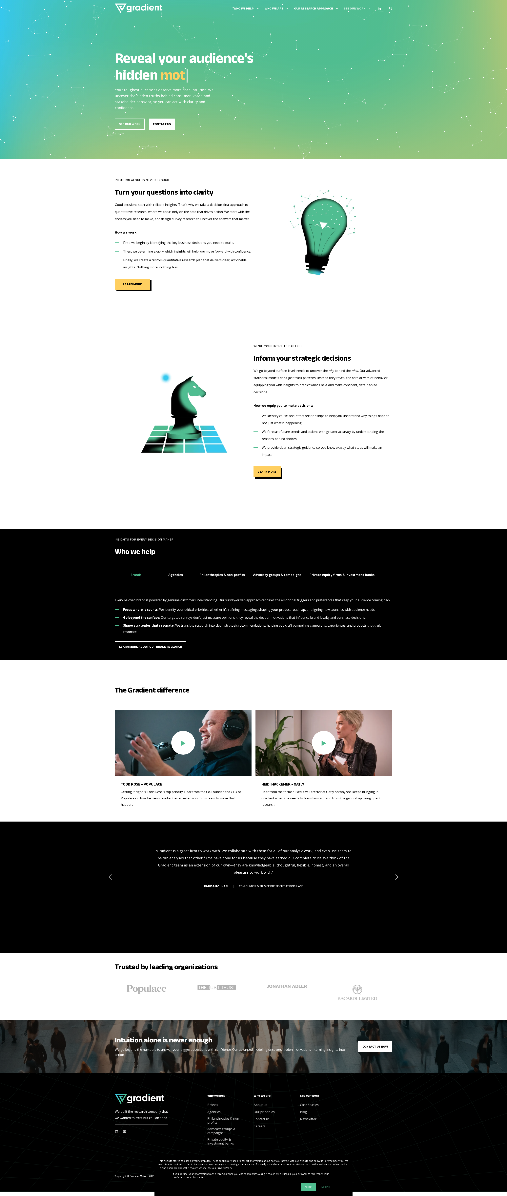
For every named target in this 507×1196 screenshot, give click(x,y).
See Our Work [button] (130, 124)
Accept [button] (308, 1186)
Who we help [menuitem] (216, 1095)
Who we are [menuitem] (262, 1095)
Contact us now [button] (375, 1046)
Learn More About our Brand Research (150, 646)
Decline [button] (325, 1186)
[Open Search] (390, 8)
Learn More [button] (132, 284)
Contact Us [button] (162, 124)
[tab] (134, 575)
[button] (183, 743)
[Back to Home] (138, 8)
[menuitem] (257, 8)
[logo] (139, 1099)
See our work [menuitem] (309, 1095)
